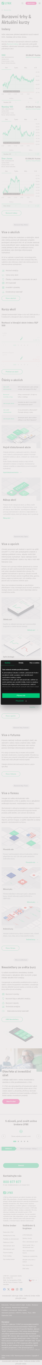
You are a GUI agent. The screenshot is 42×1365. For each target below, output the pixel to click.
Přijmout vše (21, 695)
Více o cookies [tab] (34, 663)
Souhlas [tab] (7, 663)
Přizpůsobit (20, 701)
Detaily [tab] (21, 663)
